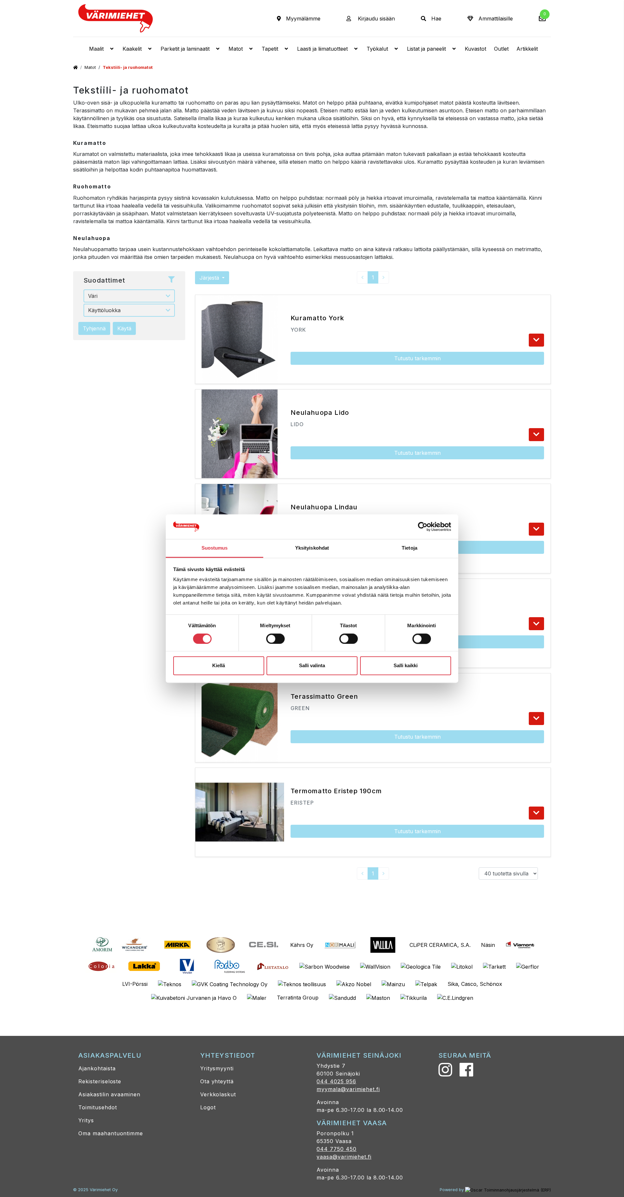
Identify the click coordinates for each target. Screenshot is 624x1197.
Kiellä (218, 666)
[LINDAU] (536, 529)
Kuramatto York (317, 318)
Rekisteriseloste (99, 1081)
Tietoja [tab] (409, 548)
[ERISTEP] (536, 813)
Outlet (501, 48)
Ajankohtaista (96, 1068)
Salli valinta (312, 666)
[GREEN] (536, 718)
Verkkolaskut (218, 1094)
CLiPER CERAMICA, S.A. (440, 945)
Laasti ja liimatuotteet (322, 48)
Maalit (96, 48)
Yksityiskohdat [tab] (312, 548)
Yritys (86, 1120)
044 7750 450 (337, 1149)
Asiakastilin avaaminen (109, 1094)
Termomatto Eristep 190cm (336, 791)
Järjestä (210, 277)
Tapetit (270, 48)
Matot (235, 48)
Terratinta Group (297, 997)
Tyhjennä (94, 328)
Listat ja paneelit (426, 48)
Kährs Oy (301, 945)
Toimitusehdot (97, 1107)
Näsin (488, 945)
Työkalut (377, 48)
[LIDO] (536, 434)
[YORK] (536, 340)
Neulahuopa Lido (320, 412)
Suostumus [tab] (215, 548)
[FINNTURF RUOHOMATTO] (536, 623)
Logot (208, 1107)
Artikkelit (527, 48)
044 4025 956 (336, 1081)
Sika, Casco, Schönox (475, 984)
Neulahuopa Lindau (324, 507)
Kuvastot (475, 48)
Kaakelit (132, 48)
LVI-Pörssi (135, 984)
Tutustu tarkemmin (417, 358)
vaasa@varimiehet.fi (344, 1156)
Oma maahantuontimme (110, 1133)
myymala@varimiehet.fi (348, 1089)
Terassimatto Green (324, 696)
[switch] (275, 638)
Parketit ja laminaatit (185, 48)
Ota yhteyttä (217, 1081)
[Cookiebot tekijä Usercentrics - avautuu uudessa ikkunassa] (422, 526)
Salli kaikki (406, 666)
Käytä (124, 328)
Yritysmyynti (217, 1068)
